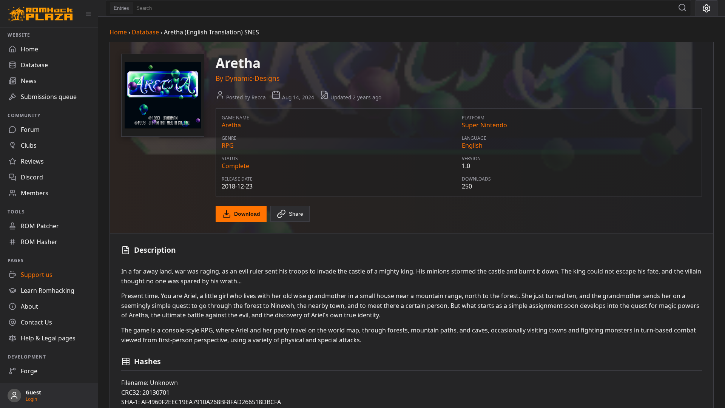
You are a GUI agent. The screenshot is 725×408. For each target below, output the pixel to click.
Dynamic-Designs (252, 78)
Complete (235, 166)
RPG (228, 145)
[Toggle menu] (88, 14)
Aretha (231, 125)
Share (296, 214)
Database (145, 32)
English (472, 145)
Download (247, 214)
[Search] (682, 8)
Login (31, 399)
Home (118, 32)
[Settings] (706, 8)
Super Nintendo (484, 125)
